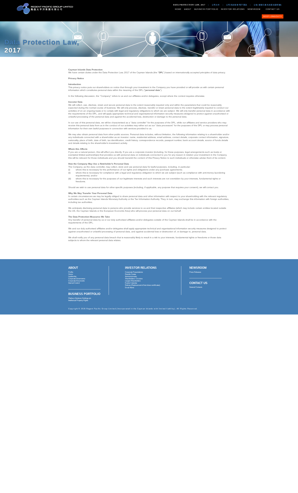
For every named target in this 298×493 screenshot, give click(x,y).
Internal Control (74, 283)
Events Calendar (131, 283)
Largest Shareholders (133, 281)
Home (178, 9)
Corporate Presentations (134, 272)
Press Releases (195, 272)
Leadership (72, 276)
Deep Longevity (272, 16)
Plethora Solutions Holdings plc (79, 298)
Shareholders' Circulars (134, 279)
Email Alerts (129, 288)
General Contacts (195, 287)
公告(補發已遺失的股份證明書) (268, 5)
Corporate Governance (76, 279)
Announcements (131, 276)
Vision (70, 274)
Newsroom (254, 9)
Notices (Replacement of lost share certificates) (142, 285)
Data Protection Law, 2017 (189, 5)
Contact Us (273, 9)
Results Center (130, 274)
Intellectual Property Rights (78, 300)
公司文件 (216, 5)
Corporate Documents (76, 281)
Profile (70, 272)
